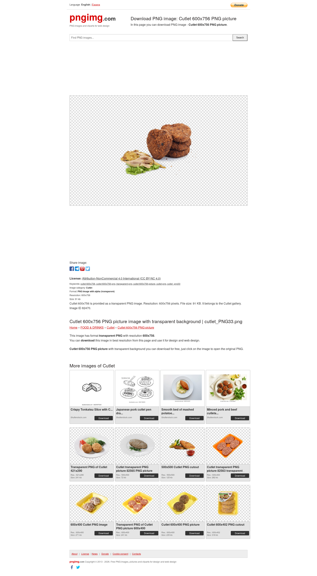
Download (104, 418)
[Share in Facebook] (72, 268)
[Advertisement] (158, 69)
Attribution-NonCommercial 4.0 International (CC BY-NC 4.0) (121, 278)
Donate (105, 553)
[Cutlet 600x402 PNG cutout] (228, 503)
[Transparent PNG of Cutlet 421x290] (91, 445)
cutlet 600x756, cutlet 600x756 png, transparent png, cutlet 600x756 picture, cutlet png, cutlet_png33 (130, 283)
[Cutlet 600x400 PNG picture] (182, 503)
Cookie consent (120, 553)
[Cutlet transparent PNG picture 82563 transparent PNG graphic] (228, 446)
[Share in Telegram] (77, 268)
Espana (96, 4)
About (74, 553)
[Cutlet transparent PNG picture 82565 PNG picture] (137, 445)
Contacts (136, 553)
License (85, 553)
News (95, 553)
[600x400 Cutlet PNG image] (91, 503)
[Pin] (82, 268)
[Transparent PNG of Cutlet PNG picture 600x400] (137, 503)
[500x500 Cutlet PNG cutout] (182, 445)
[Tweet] (87, 268)
